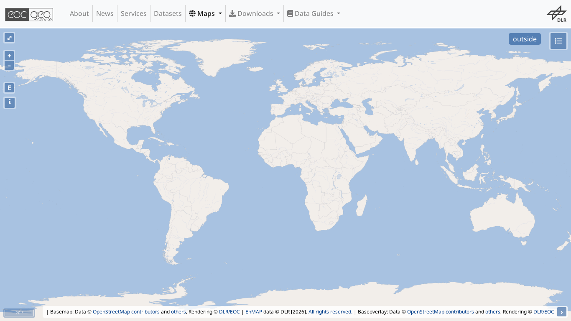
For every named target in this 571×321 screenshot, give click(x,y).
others (178, 311)
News (105, 13)
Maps (206, 13)
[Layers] (558, 41)
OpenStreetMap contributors (126, 311)
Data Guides (314, 13)
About (79, 13)
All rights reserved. (330, 311)
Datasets (168, 13)
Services (134, 13)
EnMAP (253, 311)
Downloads (255, 13)
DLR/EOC (229, 311)
